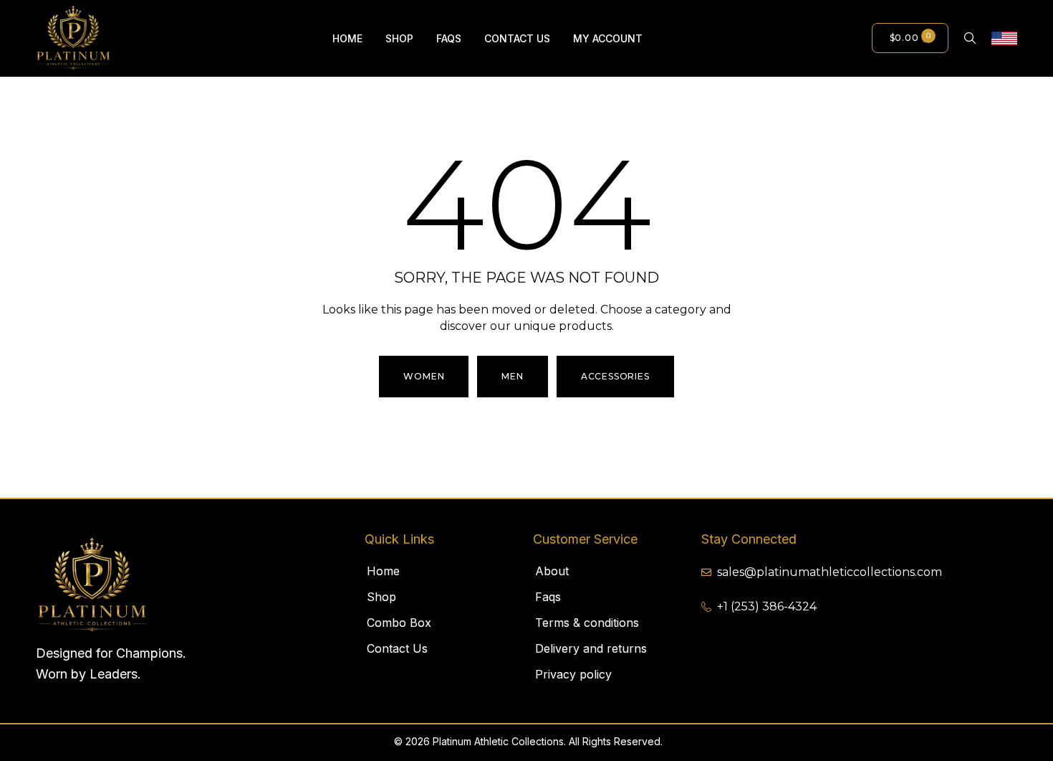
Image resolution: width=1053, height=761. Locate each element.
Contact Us (397, 648)
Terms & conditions (587, 622)
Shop (381, 597)
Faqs (548, 597)
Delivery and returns (591, 648)
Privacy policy (573, 674)
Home (383, 571)
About (552, 571)
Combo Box (399, 622)
